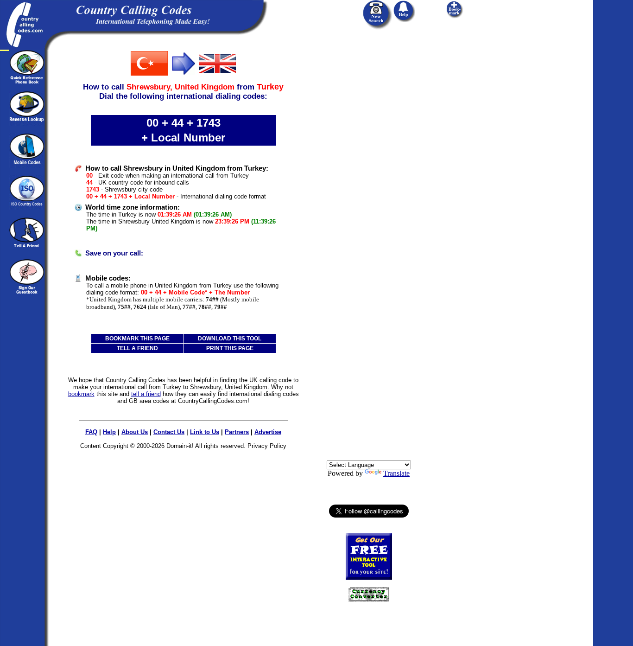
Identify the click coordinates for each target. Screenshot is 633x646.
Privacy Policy (266, 445)
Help (109, 432)
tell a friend (146, 393)
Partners (237, 432)
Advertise (267, 432)
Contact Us (168, 432)
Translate (396, 473)
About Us (134, 432)
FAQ (91, 432)
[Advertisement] (368, 189)
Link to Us (204, 432)
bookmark (81, 393)
